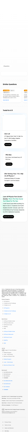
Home (3, 289)
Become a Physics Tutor (9, 356)
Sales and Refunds (9, 428)
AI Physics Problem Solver (9, 321)
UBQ (5, 328)
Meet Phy (6, 326)
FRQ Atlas (4, 398)
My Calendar (7, 376)
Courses (4, 400)
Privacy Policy (8, 422)
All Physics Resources (8, 322)
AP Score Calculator (6, 405)
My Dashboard (7, 374)
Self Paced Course (8, 324)
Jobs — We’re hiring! (8, 354)
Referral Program (7, 352)
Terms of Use (8, 425)
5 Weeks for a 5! (7, 305)
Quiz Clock (4, 402)
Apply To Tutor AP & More (9, 350)
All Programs (6, 301)
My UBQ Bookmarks (8, 372)
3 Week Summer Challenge (10, 303)
